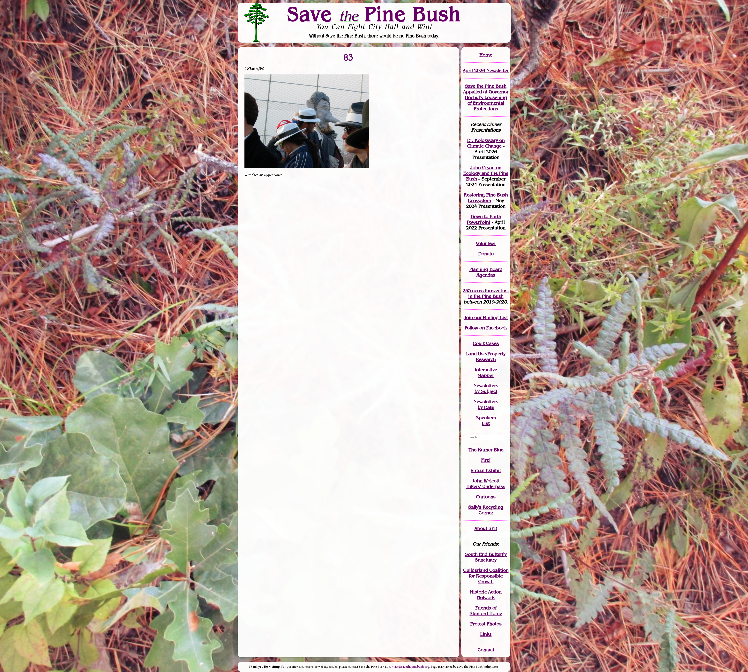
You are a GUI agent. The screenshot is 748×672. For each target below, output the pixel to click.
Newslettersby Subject (486, 388)
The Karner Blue (485, 450)
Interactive (486, 369)
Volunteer (486, 243)
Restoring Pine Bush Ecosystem (486, 197)
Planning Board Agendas (485, 272)
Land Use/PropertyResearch (485, 356)
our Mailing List (490, 317)
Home (485, 55)
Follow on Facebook (486, 328)
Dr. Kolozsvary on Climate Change (486, 143)
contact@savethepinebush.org (408, 667)
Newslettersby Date (486, 404)
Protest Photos (486, 624)
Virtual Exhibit (486, 470)
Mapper (486, 375)
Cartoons (486, 497)
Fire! (485, 460)
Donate (486, 253)
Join (468, 317)
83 (348, 57)
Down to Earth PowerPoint (484, 219)
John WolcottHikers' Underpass (485, 483)
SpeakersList (486, 420)
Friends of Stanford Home (486, 610)
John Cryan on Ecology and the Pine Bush (485, 173)
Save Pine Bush (374, 14)
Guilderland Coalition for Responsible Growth (486, 575)
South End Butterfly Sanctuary (486, 557)
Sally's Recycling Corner (485, 509)
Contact (486, 650)
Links (486, 634)
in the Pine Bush (488, 293)
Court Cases (486, 343)
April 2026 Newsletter (486, 70)
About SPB (486, 528)
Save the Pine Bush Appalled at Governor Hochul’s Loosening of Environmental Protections (485, 97)
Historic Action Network (486, 594)
